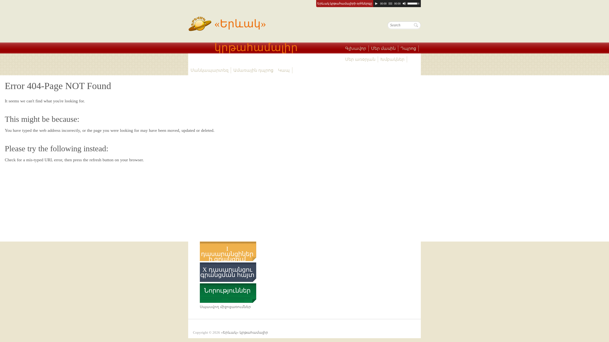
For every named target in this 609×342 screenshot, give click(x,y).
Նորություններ (227, 290)
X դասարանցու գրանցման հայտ (227, 272)
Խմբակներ (392, 59)
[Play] (376, 3)
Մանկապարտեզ (209, 70)
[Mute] (404, 3)
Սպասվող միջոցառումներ (225, 307)
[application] (397, 3)
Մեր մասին (383, 48)
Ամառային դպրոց (253, 70)
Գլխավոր (355, 48)
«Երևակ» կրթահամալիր (256, 35)
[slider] (414, 3)
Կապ (284, 70)
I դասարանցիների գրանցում (227, 254)
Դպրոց (408, 48)
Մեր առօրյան (360, 59)
